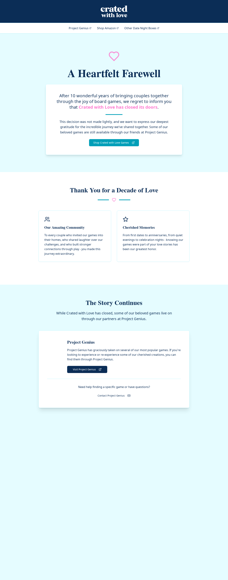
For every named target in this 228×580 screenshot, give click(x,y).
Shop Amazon (106, 28)
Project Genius (79, 28)
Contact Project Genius (111, 395)
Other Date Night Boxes (140, 28)
